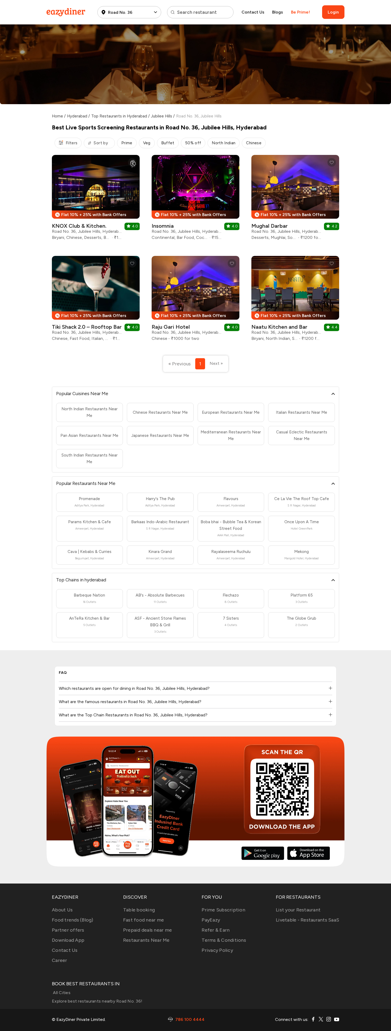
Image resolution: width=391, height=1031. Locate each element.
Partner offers (68, 930)
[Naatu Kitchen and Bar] (295, 300)
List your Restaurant (298, 910)
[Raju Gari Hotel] (195, 300)
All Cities (61, 992)
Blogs (277, 12)
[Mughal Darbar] (295, 199)
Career (59, 960)
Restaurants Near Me (146, 940)
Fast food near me (143, 920)
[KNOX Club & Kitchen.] (96, 199)
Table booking (139, 910)
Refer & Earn (216, 930)
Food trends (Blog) (72, 920)
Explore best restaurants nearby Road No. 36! (97, 1001)
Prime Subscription (223, 910)
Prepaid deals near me (147, 930)
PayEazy (211, 920)
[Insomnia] (195, 199)
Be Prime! (300, 12)
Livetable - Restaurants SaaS (307, 920)
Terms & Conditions (224, 940)
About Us (62, 910)
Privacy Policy (217, 950)
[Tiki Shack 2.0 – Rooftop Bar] (96, 300)
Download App (68, 940)
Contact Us (253, 12)
